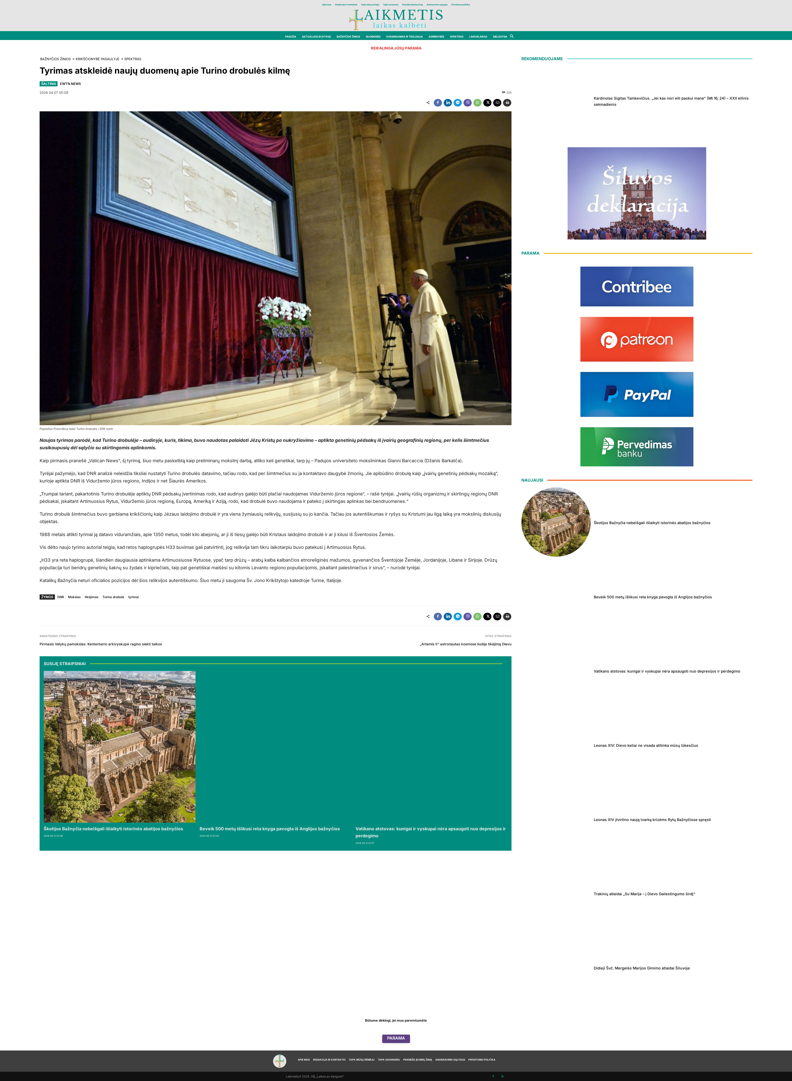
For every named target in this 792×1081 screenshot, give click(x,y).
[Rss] (502, 1076)
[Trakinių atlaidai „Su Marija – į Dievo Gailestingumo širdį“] (556, 893)
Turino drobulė (113, 597)
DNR (60, 597)
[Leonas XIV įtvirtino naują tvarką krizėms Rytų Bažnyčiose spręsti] (556, 819)
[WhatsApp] (477, 103)
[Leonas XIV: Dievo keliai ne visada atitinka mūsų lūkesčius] (556, 744)
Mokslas (74, 597)
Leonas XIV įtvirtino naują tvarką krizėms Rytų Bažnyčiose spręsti (652, 820)
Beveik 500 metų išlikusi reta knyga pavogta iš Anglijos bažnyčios (270, 828)
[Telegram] (458, 103)
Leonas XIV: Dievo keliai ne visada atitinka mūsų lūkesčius (646, 745)
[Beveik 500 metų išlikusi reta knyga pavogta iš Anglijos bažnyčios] (275, 747)
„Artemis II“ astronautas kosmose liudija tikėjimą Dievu (466, 644)
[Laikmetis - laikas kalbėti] (396, 19)
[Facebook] (438, 103)
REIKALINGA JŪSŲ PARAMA (396, 48)
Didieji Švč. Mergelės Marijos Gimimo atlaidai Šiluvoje (642, 968)
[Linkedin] (448, 103)
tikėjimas (91, 597)
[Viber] (467, 103)
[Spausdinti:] (507, 103)
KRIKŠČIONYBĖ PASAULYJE (97, 59)
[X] (487, 103)
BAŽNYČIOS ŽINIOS (55, 59)
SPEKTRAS (132, 59)
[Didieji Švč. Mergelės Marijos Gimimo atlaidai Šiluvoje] (556, 967)
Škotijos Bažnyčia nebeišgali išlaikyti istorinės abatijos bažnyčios (113, 828)
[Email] (497, 103)
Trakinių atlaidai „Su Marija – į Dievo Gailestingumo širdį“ (644, 894)
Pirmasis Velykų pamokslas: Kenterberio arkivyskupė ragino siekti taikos (101, 644)
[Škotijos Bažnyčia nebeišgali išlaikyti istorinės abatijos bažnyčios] (120, 747)
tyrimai (133, 597)
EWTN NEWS (70, 84)
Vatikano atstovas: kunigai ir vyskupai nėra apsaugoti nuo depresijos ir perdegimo (667, 671)
